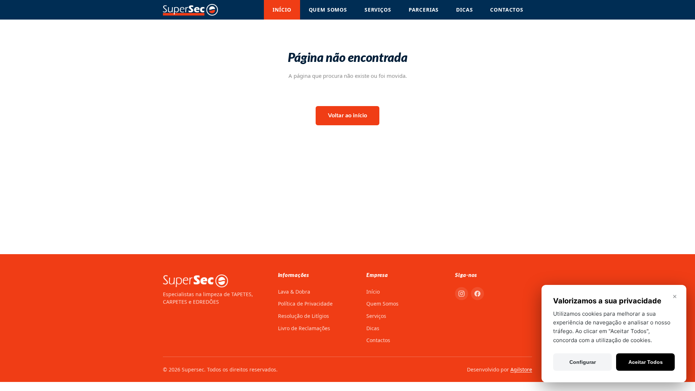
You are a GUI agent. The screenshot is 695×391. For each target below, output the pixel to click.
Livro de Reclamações (304, 328)
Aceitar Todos (645, 362)
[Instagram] (461, 293)
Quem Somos (328, 9)
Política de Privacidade (305, 303)
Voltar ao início (347, 115)
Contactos (506, 9)
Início (282, 9)
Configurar (582, 362)
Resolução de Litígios (303, 315)
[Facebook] (477, 293)
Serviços (378, 9)
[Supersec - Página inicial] (190, 9)
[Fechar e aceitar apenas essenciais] (675, 296)
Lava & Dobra (294, 291)
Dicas (464, 9)
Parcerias (424, 9)
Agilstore (521, 369)
